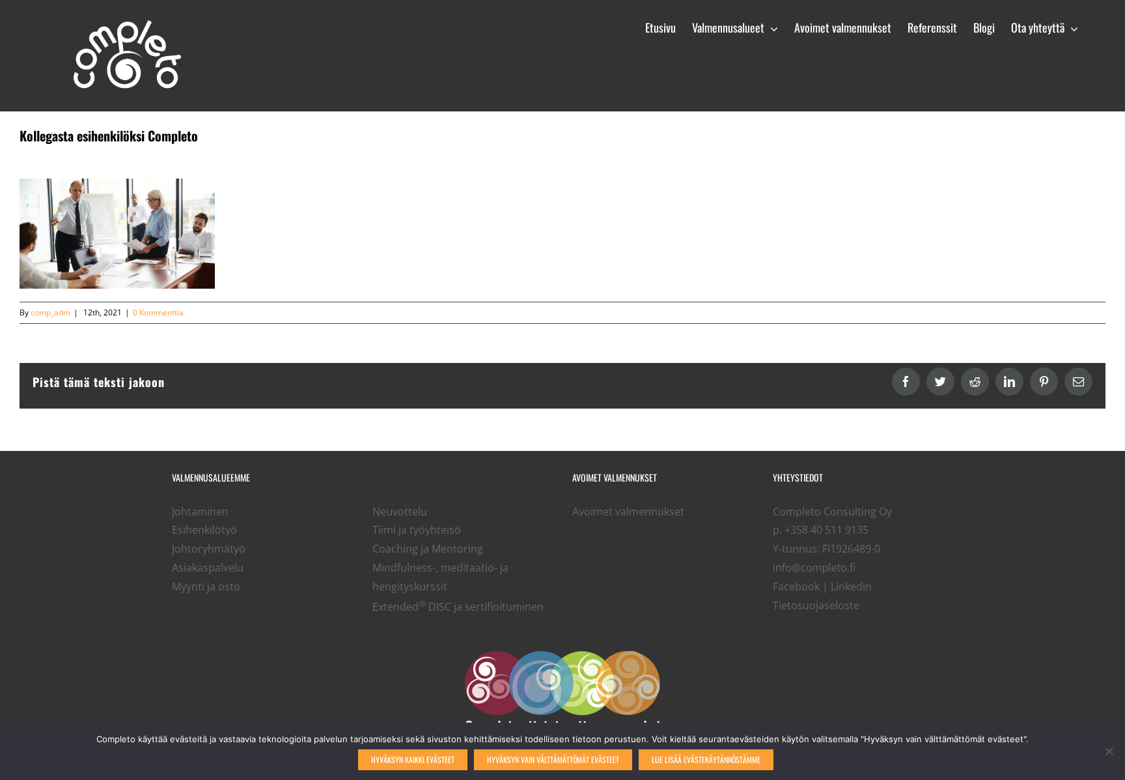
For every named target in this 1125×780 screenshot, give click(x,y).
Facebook (796, 586)
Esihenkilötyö (204, 530)
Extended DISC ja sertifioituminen (458, 606)
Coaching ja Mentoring (427, 549)
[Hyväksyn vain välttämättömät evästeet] (1108, 751)
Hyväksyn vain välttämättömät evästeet (553, 759)
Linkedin (851, 586)
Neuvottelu (399, 511)
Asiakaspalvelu (207, 567)
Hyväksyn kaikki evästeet (412, 759)
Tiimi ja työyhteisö (416, 530)
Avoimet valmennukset (628, 511)
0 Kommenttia (158, 312)
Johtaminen (200, 511)
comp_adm (50, 312)
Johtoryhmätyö (208, 549)
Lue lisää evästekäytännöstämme (706, 759)
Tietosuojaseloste (816, 605)
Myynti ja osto (206, 586)
